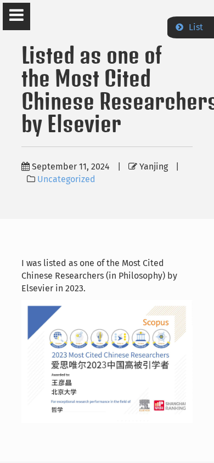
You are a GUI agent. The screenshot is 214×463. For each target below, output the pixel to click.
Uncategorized (66, 179)
